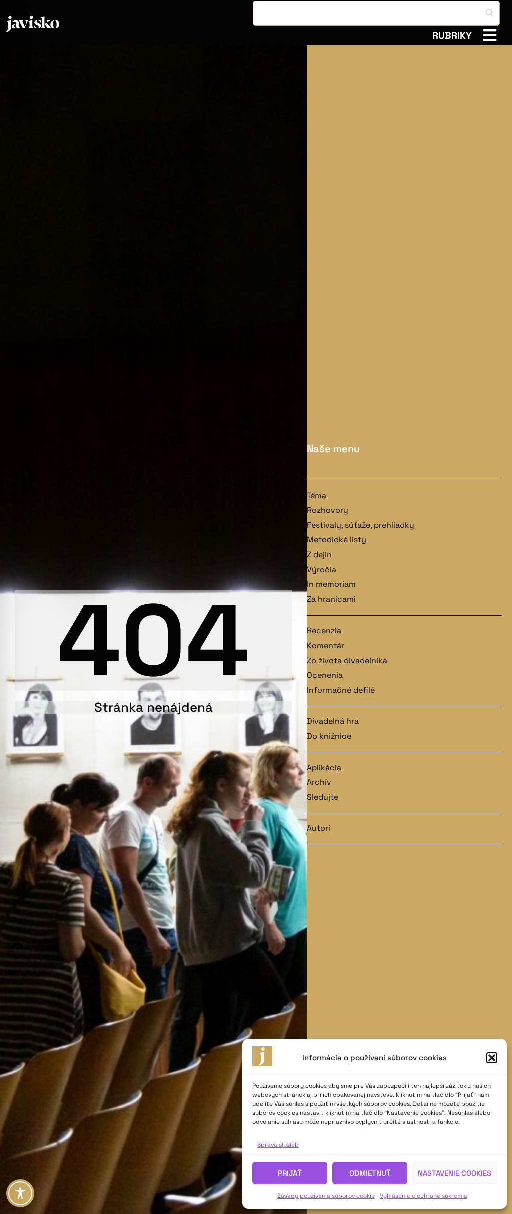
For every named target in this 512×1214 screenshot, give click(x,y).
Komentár (325, 645)
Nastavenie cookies (455, 1173)
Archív (319, 782)
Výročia (321, 569)
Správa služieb (278, 1145)
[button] (492, 1058)
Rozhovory (327, 510)
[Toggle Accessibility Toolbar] (21, 1193)
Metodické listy (336, 539)
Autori (318, 828)
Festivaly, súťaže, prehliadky (360, 525)
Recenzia (324, 630)
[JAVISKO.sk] (59, 24)
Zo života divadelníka (347, 660)
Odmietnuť (370, 1173)
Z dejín (319, 554)
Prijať (290, 1173)
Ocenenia (325, 675)
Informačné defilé (341, 690)
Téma (316, 495)
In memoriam (331, 584)
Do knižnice (329, 736)
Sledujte (322, 797)
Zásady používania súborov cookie (326, 1196)
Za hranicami (331, 599)
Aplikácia (324, 767)
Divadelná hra (333, 721)
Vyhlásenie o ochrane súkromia (424, 1196)
